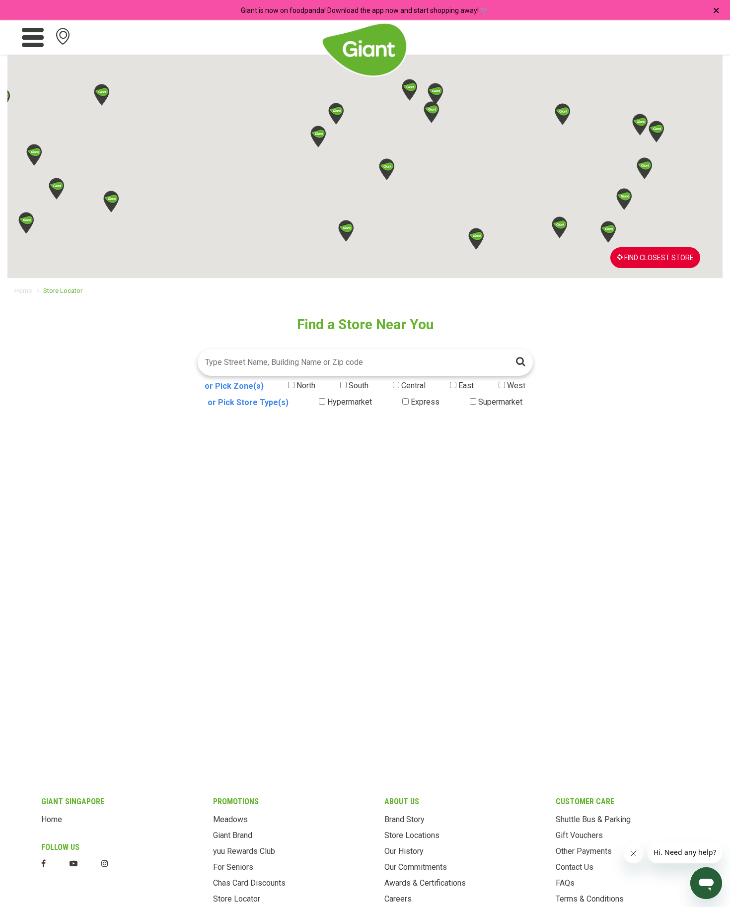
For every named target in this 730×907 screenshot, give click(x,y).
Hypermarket (349, 402)
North (305, 385)
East (466, 385)
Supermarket (500, 402)
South (358, 385)
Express (425, 402)
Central (413, 385)
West (516, 385)
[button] (318, 136)
